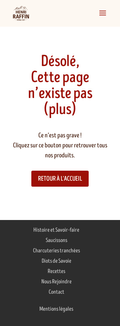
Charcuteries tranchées (56, 250)
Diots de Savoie (56, 261)
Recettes (56, 271)
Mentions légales (56, 309)
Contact (56, 292)
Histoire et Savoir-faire (56, 230)
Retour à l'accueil (60, 179)
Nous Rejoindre (56, 281)
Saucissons (56, 240)
